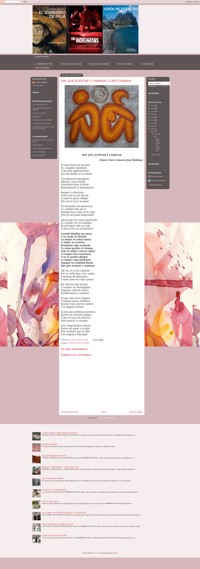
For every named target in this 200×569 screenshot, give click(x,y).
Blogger (114, 553)
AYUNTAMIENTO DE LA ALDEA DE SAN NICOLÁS (43, 128)
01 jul (156, 134)
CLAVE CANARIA (41, 82)
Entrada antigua (136, 412)
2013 (152, 108)
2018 (152, 123)
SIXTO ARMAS (38, 145)
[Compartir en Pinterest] (103, 340)
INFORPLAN (37, 117)
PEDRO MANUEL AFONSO (42, 148)
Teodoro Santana (157, 176)
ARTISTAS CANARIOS (125, 64)
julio (154, 131)
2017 (152, 120)
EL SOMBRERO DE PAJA (44, 64)
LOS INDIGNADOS (147, 64)
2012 (152, 105)
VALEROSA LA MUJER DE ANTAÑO (54, 535)
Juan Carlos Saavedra (158, 180)
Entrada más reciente (69, 412)
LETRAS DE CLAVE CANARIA (70, 64)
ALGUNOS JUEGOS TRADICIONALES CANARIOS (59, 433)
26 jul (156, 154)
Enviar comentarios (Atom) (107, 418)
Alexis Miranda (156, 185)
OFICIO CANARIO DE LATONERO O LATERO (57, 524)
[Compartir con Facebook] (100, 340)
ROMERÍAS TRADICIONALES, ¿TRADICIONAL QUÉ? (60, 467)
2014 (152, 111)
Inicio (104, 412)
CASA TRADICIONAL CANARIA (53, 478)
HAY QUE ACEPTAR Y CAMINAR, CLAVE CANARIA (157, 144)
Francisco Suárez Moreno (50, 501)
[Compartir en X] (98, 340)
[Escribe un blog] (96, 340)
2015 (152, 114)
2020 (152, 129)
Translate (164, 86)
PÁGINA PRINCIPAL (42, 57)
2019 (152, 126)
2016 (152, 117)
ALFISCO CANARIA (39, 113)
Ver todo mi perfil (38, 85)
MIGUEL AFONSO (39, 155)
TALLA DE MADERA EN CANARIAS (54, 456)
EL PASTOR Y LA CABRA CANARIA (54, 490)
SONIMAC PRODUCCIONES (42, 120)
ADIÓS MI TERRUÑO (42, 68)
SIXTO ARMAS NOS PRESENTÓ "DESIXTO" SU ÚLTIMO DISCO (64, 513)
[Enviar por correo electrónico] (94, 340)
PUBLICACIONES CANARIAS (99, 64)
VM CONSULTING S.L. (40, 105)
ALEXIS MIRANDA (39, 152)
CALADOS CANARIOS (49, 444)
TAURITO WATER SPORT (41, 123)
